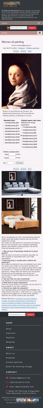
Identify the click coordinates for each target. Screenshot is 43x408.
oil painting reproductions (16, 301)
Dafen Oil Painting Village (19, 366)
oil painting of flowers (14, 303)
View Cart (11, 333)
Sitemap (27, 397)
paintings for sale (8, 307)
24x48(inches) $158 (12, 134)
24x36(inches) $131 (12, 131)
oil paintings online (23, 305)
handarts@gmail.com (20, 378)
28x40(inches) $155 (29, 138)
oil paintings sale (28, 303)
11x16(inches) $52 (29, 127)
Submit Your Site (10, 400)
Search (32, 28)
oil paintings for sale (22, 298)
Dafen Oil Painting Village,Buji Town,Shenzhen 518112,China (23, 392)
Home (4, 23)
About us (10, 353)
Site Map (21, 397)
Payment (10, 337)
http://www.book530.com (21, 386)
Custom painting (14, 362)
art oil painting (35, 305)
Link (39, 397)
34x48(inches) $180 (29, 141)
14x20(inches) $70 (29, 130)
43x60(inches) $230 (29, 144)
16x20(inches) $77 (12, 125)
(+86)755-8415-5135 (19, 382)
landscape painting (20, 307)
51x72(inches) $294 (29, 147)
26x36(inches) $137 (29, 135)
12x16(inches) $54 (12, 123)
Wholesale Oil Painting (10, 397)
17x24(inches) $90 (29, 133)
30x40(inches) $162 (12, 137)
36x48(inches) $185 (12, 140)
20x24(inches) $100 (12, 128)
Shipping (10, 342)
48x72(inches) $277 (12, 143)
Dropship (10, 358)
